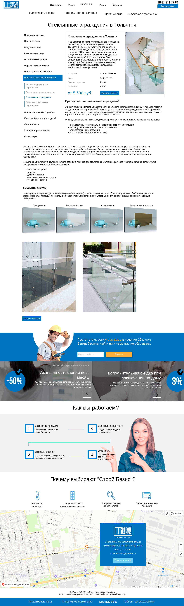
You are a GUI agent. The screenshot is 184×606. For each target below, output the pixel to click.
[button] (29, 10)
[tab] (43, 35)
